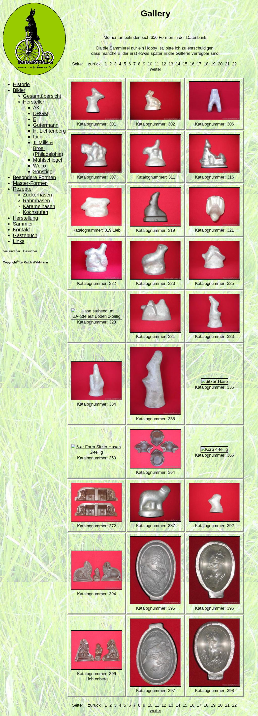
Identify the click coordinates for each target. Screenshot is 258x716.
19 (213, 63)
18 (206, 63)
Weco (39, 165)
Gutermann (45, 125)
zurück (95, 63)
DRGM (40, 113)
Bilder (19, 90)
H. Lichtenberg (49, 131)
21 (227, 63)
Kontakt (21, 229)
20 (220, 63)
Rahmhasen (36, 200)
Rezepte (22, 189)
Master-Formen (30, 183)
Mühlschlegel (47, 160)
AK (36, 107)
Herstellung (25, 218)
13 (171, 63)
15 (185, 63)
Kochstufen (35, 212)
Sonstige (42, 171)
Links (18, 241)
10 (150, 63)
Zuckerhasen (37, 194)
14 (178, 63)
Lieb (37, 136)
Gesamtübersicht (42, 96)
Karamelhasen (39, 206)
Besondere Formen (34, 177)
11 (157, 63)
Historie (21, 84)
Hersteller (33, 102)
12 (164, 63)
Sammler (23, 224)
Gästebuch (25, 235)
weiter (155, 69)
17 (199, 63)
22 (234, 63)
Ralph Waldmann (36, 262)
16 (192, 63)
